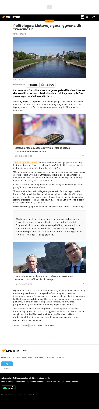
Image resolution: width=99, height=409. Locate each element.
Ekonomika (27, 357)
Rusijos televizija (50, 325)
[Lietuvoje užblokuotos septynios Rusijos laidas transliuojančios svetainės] (49, 129)
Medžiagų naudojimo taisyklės (23, 378)
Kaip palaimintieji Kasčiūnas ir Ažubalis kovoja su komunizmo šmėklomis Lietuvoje (44, 277)
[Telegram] (47, 84)
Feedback (56, 381)
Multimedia (62, 357)
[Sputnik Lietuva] (11, 19)
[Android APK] (8, 388)
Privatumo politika (43, 378)
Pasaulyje (5, 357)
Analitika (25, 325)
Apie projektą (6, 378)
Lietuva (32, 325)
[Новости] (32, 84)
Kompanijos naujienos (69, 381)
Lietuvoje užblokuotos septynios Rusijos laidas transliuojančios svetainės (42, 149)
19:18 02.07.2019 (19, 34)
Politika (16, 325)
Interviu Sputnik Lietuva (25, 162)
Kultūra (50, 357)
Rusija (40, 325)
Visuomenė (39, 357)
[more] (83, 155)
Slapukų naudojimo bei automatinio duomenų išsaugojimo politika (26, 381)
